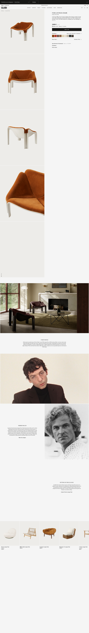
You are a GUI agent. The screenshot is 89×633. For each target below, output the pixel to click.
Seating (2, 10)
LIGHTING (34, 7)
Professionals (6, 5)
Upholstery (54, 45)
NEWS (55, 7)
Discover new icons (44, 5)
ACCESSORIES (49, 7)
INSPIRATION (59, 7)
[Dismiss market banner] (87, 2)
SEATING (29, 7)
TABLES (38, 7)
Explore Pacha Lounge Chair (66, 492)
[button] (87, 7)
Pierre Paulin (57, 14)
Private (2, 5)
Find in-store (54, 47)
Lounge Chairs (7, 10)
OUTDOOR (43, 7)
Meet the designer (22, 437)
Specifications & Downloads (57, 43)
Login (85, 5)
